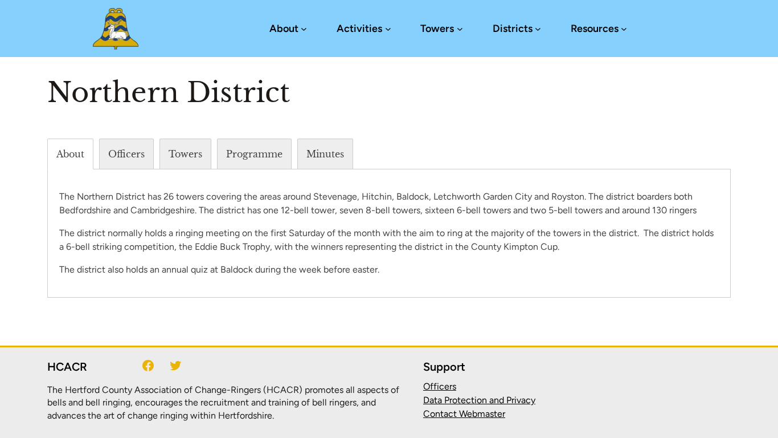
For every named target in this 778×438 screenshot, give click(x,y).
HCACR (67, 367)
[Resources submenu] (624, 29)
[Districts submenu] (538, 29)
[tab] (70, 154)
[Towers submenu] (460, 29)
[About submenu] (304, 29)
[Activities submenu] (388, 29)
